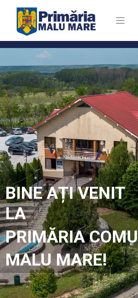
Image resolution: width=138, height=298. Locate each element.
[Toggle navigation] (120, 20)
